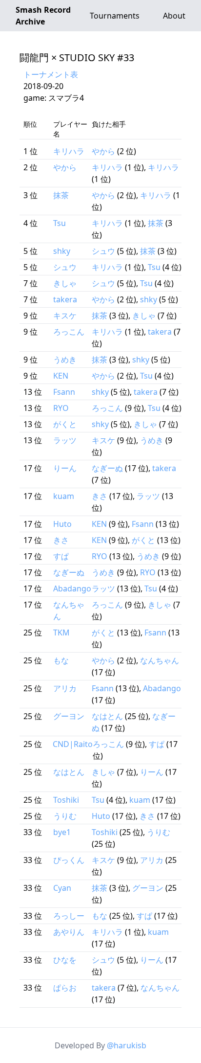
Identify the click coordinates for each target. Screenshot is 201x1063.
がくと (65, 424)
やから (103, 151)
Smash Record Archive (43, 15)
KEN (60, 375)
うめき (65, 359)
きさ (99, 496)
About (174, 15)
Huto (62, 524)
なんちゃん (159, 660)
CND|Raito (73, 744)
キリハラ (68, 151)
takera (65, 299)
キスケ (65, 315)
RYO (61, 408)
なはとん (107, 716)
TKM (61, 632)
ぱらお (65, 987)
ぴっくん (68, 860)
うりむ (65, 816)
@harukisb (126, 1045)
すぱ (61, 556)
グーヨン (68, 716)
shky (61, 251)
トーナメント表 (50, 74)
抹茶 (61, 195)
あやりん (68, 932)
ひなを (65, 959)
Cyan (62, 887)
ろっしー (68, 915)
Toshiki (66, 799)
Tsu (59, 223)
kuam (63, 496)
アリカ (65, 688)
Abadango (72, 588)
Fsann (64, 391)
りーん (65, 468)
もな (61, 660)
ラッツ (65, 440)
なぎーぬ (107, 468)
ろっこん (68, 331)
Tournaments (115, 15)
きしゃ (65, 283)
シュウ (103, 251)
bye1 (62, 832)
